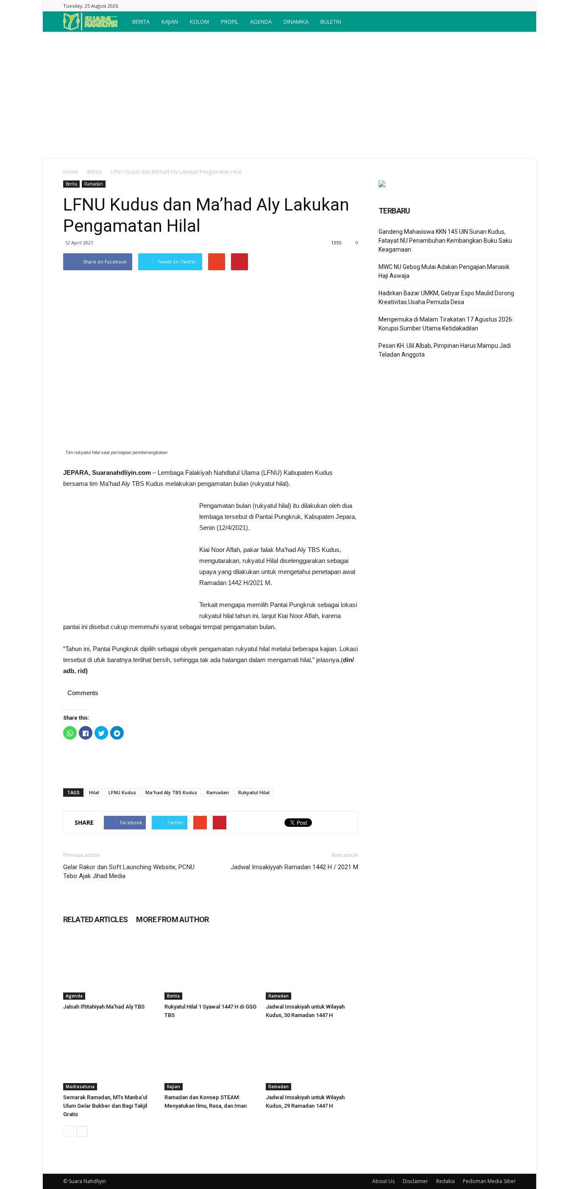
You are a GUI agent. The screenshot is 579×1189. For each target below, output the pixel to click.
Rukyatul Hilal (254, 792)
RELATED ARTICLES (95, 919)
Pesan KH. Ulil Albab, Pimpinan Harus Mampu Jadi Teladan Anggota (445, 350)
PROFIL (229, 21)
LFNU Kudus (122, 792)
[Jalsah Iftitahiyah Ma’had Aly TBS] (109, 968)
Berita (94, 171)
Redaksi (445, 1181)
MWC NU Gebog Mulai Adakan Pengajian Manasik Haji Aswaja (444, 271)
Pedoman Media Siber (489, 1181)
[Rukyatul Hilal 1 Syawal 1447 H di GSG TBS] (210, 968)
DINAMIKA (296, 21)
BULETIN (330, 21)
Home (70, 171)
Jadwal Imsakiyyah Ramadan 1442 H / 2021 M (294, 867)
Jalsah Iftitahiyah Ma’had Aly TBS (104, 1006)
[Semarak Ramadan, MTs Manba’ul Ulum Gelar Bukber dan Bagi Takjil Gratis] (109, 1058)
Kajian (173, 1086)
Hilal (94, 792)
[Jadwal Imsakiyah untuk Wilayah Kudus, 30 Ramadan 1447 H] (312, 968)
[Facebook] (509, 5)
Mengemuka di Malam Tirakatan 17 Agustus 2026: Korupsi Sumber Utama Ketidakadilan (446, 324)
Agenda (74, 996)
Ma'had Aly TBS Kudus (171, 792)
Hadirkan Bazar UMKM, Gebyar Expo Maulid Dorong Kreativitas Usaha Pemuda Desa (446, 297)
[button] (505, 21)
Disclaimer (415, 1181)
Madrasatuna (80, 1086)
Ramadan (93, 184)
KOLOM (199, 21)
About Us (383, 1181)
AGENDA (261, 21)
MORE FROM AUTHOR (172, 919)
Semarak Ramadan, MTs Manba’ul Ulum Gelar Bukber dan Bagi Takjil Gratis (105, 1105)
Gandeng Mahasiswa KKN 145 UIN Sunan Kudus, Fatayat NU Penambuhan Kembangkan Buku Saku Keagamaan (445, 240)
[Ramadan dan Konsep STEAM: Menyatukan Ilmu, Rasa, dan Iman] (210, 1058)
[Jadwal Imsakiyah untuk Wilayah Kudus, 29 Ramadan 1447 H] (312, 1058)
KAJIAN (169, 21)
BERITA (141, 21)
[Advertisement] (289, 95)
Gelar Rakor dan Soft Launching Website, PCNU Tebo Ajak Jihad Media (129, 871)
